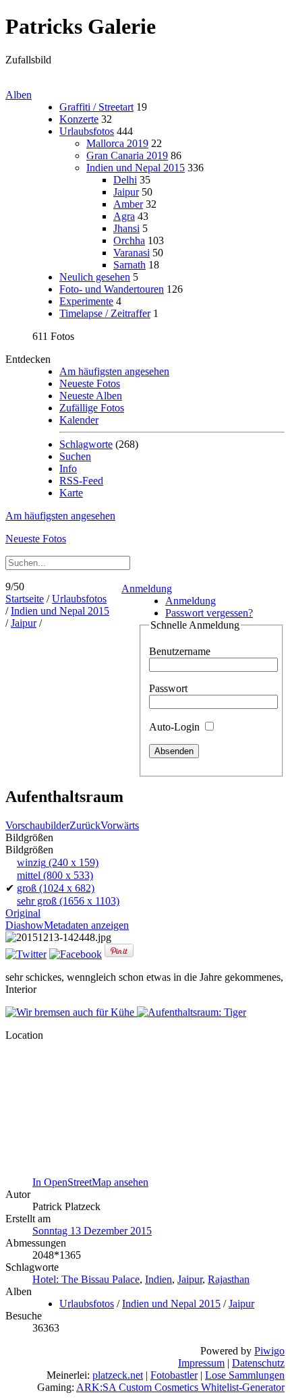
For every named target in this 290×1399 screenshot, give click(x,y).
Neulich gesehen (94, 277)
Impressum (201, 1363)
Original (22, 913)
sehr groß (68, 901)
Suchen (75, 456)
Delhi (125, 179)
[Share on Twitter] (26, 954)
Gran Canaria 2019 (127, 155)
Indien (158, 1279)
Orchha (129, 240)
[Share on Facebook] (75, 954)
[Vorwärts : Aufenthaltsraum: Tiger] (191, 1012)
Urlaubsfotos (86, 131)
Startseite (24, 598)
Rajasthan (229, 1279)
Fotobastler (174, 1375)
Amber (128, 204)
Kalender (78, 420)
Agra (124, 216)
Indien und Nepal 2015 (135, 167)
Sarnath (129, 264)
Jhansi (126, 228)
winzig (57, 862)
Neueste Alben (90, 395)
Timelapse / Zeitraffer (104, 313)
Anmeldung (146, 588)
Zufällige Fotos (91, 407)
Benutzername (179, 651)
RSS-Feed (81, 480)
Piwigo (269, 1351)
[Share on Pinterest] (119, 954)
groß (55, 888)
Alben (18, 95)
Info (68, 468)
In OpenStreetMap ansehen (90, 1182)
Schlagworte (86, 444)
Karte (71, 492)
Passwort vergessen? (209, 613)
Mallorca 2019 (117, 143)
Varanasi (131, 252)
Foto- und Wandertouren (111, 289)
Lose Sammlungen (245, 1375)
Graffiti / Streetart (96, 107)
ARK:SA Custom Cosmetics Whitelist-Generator (180, 1387)
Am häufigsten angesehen (114, 371)
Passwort (168, 688)
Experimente (86, 301)
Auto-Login (175, 727)
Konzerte (78, 119)
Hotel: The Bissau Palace (86, 1279)
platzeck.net (117, 1375)
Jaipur (126, 192)
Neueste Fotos (89, 383)
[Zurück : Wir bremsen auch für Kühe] (71, 1012)
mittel (55, 875)
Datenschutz (258, 1363)
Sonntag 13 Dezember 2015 (92, 1230)
